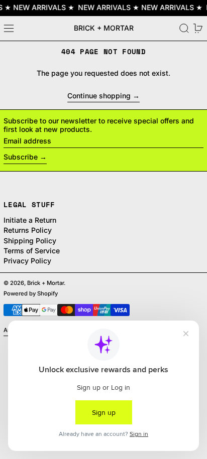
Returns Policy (28, 230)
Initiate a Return (30, 220)
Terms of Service (32, 250)
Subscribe (21, 156)
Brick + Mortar (104, 28)
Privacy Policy (27, 260)
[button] (184, 28)
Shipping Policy (30, 240)
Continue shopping (99, 96)
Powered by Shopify (31, 293)
